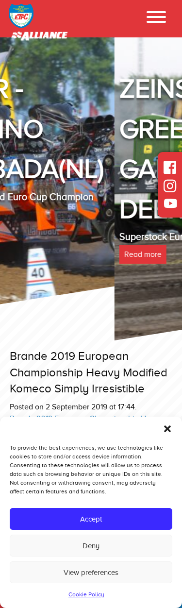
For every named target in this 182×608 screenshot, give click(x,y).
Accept (91, 519)
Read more (29, 254)
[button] (167, 429)
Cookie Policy (86, 594)
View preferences (91, 572)
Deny (91, 546)
